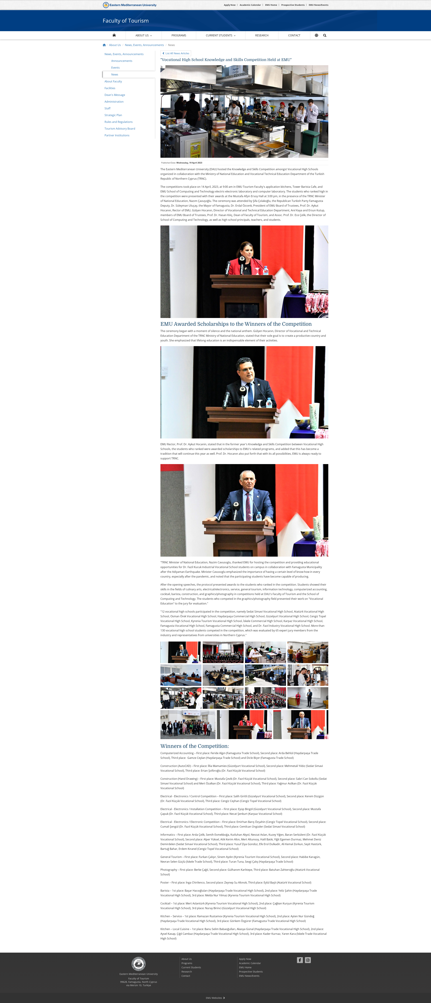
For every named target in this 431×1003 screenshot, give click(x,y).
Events (115, 67)
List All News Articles (177, 53)
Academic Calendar (250, 4)
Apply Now (230, 4)
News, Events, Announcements (144, 45)
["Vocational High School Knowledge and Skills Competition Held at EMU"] (244, 111)
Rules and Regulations (119, 122)
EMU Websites (214, 997)
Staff (107, 108)
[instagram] (308, 960)
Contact (294, 35)
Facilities (110, 88)
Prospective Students (293, 4)
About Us (142, 35)
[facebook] (300, 960)
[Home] (104, 45)
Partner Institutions (117, 135)
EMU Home (271, 4)
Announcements (121, 61)
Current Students (219, 35)
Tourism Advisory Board (120, 128)
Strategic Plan (113, 115)
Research (262, 35)
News (114, 74)
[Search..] (324, 35)
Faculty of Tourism (126, 20)
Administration (114, 101)
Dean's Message (115, 95)
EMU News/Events (318, 4)
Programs (179, 35)
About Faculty (113, 81)
